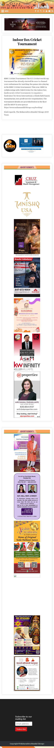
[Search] (52, 11)
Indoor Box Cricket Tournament (27, 41)
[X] (41, 11)
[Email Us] (49, 11)
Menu (7, 11)
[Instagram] (38, 11)
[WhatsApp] (44, 11)
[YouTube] (46, 11)
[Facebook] (35, 11)
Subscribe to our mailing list (23, 718)
